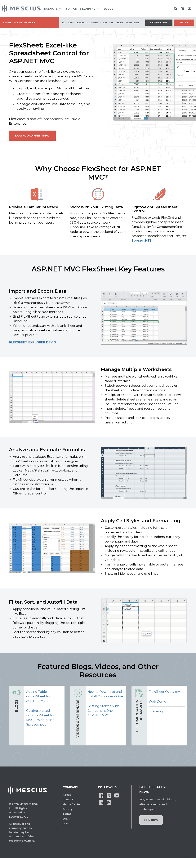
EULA (66, 818)
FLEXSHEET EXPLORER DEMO (32, 342)
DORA (66, 823)
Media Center (72, 804)
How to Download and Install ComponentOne (105, 694)
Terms (67, 813)
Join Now (151, 819)
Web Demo (157, 701)
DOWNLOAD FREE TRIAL (32, 135)
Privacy (68, 809)
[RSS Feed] (109, 802)
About (67, 794)
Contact (68, 799)
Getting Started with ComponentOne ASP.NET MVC (103, 710)
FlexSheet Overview (164, 692)
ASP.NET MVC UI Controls (19, 22)
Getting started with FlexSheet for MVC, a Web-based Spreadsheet (40, 717)
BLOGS (108, 8)
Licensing (156, 711)
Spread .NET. (141, 240)
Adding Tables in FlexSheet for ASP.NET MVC (38, 696)
